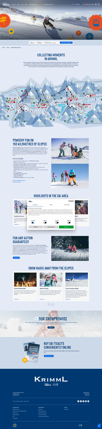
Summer (13, 4)
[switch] (45, 222)
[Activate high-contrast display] (95, 4)
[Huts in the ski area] (76, 207)
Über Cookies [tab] (66, 204)
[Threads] (88, 401)
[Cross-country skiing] (76, 280)
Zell (22, 4)
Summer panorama (42, 412)
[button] (49, 304)
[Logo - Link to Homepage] (6, 4)
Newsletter (66, 409)
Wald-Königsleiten (33, 4)
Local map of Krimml (42, 414)
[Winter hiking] (51, 280)
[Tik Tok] (83, 401)
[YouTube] (86, 401)
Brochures (40, 409)
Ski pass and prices (17, 181)
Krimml (40, 4)
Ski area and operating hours (19, 180)
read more (16, 224)
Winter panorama (42, 411)
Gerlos (26, 4)
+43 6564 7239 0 (16, 393)
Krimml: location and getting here (19, 411)
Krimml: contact (16, 409)
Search (73, 4)
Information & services (48, 4)
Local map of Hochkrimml (43, 416)
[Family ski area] (25, 207)
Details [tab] (51, 204)
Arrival (31, 42)
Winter (18, 4)
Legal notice (15, 412)
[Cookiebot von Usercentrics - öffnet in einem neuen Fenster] (69, 201)
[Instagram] (78, 401)
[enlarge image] (70, 150)
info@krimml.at (16, 395)
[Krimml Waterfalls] (25, 280)
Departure (39, 42)
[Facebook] (81, 401)
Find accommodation (66, 42)
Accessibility (15, 418)
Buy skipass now (49, 356)
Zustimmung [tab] (35, 204)
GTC (13, 416)
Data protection (16, 414)
